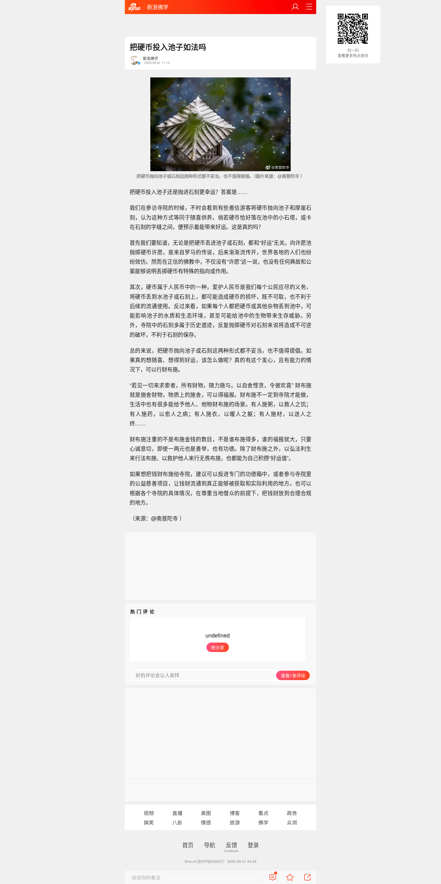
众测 (292, 822)
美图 (206, 813)
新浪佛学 (157, 7)
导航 (209, 845)
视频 (149, 813)
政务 (292, 813)
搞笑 (149, 822)
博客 (235, 813)
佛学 (263, 822)
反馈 (231, 845)
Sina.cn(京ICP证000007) (204, 861)
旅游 (235, 822)
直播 (177, 813)
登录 (253, 845)
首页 (187, 845)
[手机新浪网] (134, 7)
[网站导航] (309, 7)
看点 (263, 813)
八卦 (177, 822)
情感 (206, 822)
